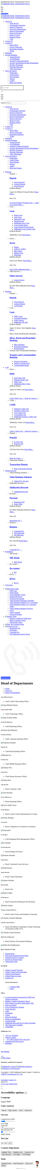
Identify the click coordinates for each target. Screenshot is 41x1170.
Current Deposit (19, 184)
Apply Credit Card (17, 431)
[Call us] (20, 676)
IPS (15, 572)
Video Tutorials (15, 612)
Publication (13, 73)
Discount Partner (11, 1017)
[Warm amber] (5, 1128)
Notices (12, 79)
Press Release (14, 77)
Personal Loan (19, 221)
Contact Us (9, 41)
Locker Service (19, 280)
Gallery (12, 81)
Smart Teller (18, 504)
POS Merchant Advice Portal (20, 634)
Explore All (9, 978)
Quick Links (14, 589)
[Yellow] (14, 1128)
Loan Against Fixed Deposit (23, 227)
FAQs (12, 610)
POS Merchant (19, 533)
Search (3, 103)
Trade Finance (19, 320)
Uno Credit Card (20, 413)
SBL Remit (18, 562)
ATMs (12, 51)
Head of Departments (12, 693)
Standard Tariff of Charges (14, 958)
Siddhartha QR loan (21, 322)
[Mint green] (9, 1128)
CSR (11, 39)
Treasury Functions (20, 361)
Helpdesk (8, 53)
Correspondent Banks (21, 365)
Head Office (14, 45)
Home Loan (18, 215)
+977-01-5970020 (11, 1035)
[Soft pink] (12, 1128)
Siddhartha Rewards (21, 492)
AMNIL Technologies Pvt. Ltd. (12, 1074)
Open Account (4, 14)
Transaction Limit (11, 961)
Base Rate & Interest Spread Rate (16, 956)
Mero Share (18, 251)
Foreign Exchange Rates (13, 960)
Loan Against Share (21, 225)
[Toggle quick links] (1, 1078)
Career (7, 1015)
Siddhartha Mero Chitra (22, 384)
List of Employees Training (14, 1007)
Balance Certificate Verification (20, 618)
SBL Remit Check (16, 622)
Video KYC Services (21, 481)
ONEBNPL (9, 1027)
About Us (8, 21)
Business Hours (15, 37)
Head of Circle (15, 35)
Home (7, 689)
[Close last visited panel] (2, 1086)
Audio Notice (14, 75)
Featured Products (16, 597)
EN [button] (2, 10)
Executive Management (18, 29)
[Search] (2, 91)
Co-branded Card (20, 415)
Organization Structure (17, 25)
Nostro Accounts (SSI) (22, 363)
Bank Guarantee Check (18, 620)
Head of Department (17, 31)
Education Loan (19, 219)
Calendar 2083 (15, 987)
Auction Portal (19, 624)
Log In (15, 626)
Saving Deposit (19, 182)
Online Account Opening (14, 970)
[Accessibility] (2, 6)
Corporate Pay (19, 531)
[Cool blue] (7, 1128)
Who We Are (14, 23)
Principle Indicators (16, 67)
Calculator (4, 1080)
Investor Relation (11, 55)
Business (8, 291)
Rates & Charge (16, 458)
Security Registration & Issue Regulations (24, 63)
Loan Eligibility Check (17, 595)
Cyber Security (10, 1009)
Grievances (9, 585)
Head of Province (16, 33)
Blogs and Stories (16, 83)
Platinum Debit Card (21, 380)
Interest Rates (10, 954)
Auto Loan (18, 217)
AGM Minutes (15, 59)
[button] (4, 1102)
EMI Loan (13, 591)
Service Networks (16, 47)
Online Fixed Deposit (12, 974)
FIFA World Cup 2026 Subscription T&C (19, 1003)
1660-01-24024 (10, 1037)
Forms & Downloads (17, 599)
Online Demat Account (13, 976)
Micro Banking (19, 345)
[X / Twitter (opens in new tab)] (2, 1047)
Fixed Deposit (19, 186)
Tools (14, 616)
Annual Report (15, 57)
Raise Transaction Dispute (23, 469)
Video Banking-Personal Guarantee (22, 601)
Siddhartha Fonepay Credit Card (25, 417)
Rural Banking (19, 349)
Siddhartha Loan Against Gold (24, 229)
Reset (3, 1166)
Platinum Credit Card (21, 409)
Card (7, 367)
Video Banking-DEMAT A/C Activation (24, 603)
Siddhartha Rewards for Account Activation (20, 1023)
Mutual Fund (18, 253)
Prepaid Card (18, 444)
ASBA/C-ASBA (20, 249)
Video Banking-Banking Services (21, 608)
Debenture (17, 255)
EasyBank (13, 630)
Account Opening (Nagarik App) (22, 203)
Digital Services (10, 471)
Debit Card (18, 382)
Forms (12, 989)
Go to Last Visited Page (9, 1084)
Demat (16, 247)
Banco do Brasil (10, 1005)
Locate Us (8, 43)
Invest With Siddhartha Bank (21, 269)
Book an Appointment (13, 1019)
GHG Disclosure (15, 69)
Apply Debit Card (17, 398)
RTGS (16, 583)
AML (7, 1011)
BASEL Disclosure (16, 65)
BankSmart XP (19, 502)
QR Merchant (19, 535)
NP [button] (2, 12)
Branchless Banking (17, 49)
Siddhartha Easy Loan (21, 223)
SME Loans (18, 316)
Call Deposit (18, 306)
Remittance (9, 552)
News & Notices (11, 71)
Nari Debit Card (19, 378)
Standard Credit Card (21, 411)
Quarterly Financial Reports (19, 61)
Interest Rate (14, 593)
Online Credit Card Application (16, 972)
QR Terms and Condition (14, 1025)
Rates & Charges (32, 398)
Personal (8, 172)
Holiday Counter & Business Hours (17, 1001)
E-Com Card (18, 442)
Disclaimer (9, 1013)
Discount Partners (16, 614)
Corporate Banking (20, 318)
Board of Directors (16, 27)
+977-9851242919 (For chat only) (18, 1039)
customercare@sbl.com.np (14, 1041)
